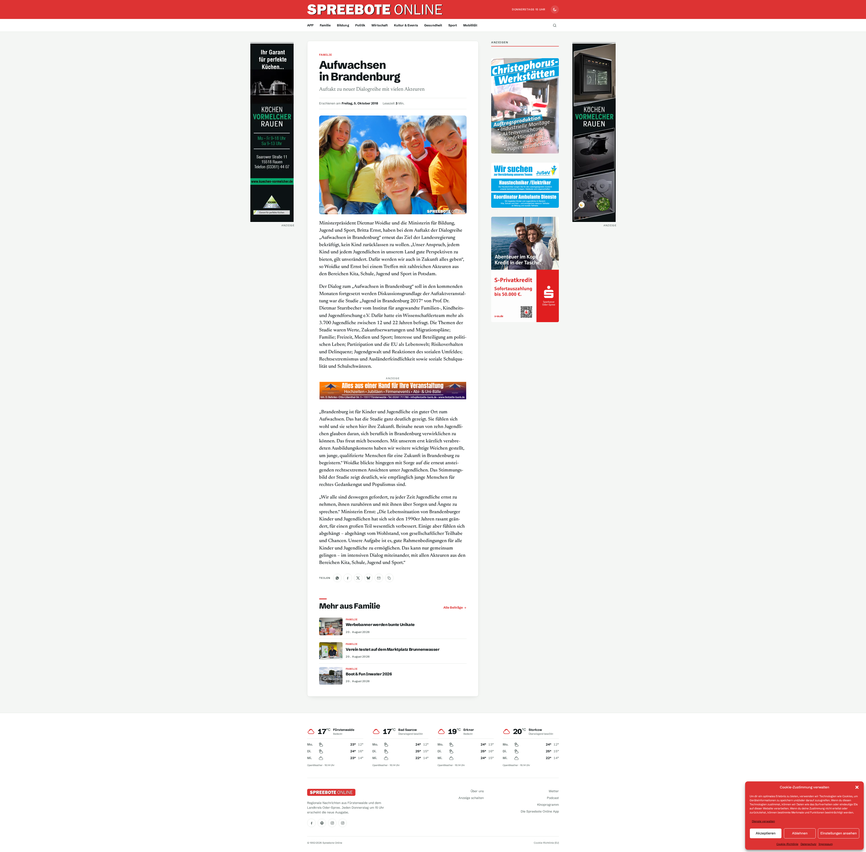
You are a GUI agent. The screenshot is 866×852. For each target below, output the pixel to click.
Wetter (554, 791)
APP (310, 25)
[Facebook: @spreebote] (311, 823)
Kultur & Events (406, 25)
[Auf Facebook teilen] (347, 578)
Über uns (477, 791)
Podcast (553, 798)
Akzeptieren (766, 833)
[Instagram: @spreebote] (332, 823)
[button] (857, 787)
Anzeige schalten (471, 798)
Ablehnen (800, 833)
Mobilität (470, 25)
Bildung (343, 25)
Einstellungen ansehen (838, 833)
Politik (360, 25)
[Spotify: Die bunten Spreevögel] (322, 823)
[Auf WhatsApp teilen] (337, 578)
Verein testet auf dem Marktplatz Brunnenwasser (392, 649)
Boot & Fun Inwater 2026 (369, 674)
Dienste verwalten (763, 821)
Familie (325, 25)
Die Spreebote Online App (540, 811)
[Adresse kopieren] (389, 578)
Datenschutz (808, 844)
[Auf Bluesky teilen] (368, 578)
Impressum (826, 844)
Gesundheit (433, 25)
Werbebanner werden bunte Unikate (380, 624)
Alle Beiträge (453, 607)
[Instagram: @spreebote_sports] (342, 823)
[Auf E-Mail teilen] (379, 578)
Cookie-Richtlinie (787, 844)
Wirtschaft (379, 25)
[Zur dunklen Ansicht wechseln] (555, 9)
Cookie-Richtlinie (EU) (546, 842)
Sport (452, 25)
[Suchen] (554, 25)
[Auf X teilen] (358, 578)
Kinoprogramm (548, 805)
